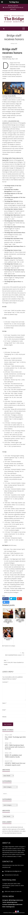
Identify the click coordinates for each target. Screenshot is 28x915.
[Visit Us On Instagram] (16, 911)
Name (4, 703)
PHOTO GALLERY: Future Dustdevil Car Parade (14, 662)
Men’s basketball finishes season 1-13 (14, 654)
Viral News (15, 912)
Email (4, 710)
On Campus (12, 646)
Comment (5, 682)
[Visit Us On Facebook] (18, 911)
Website (4, 716)
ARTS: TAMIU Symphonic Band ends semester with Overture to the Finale (15, 747)
